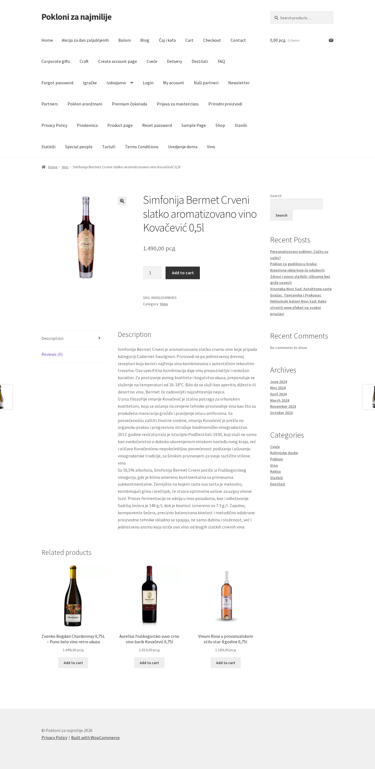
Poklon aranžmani (85, 104)
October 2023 (281, 412)
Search (276, 195)
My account (173, 82)
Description (52, 338)
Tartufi (108, 146)
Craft (84, 61)
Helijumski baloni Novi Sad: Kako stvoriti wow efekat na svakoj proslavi (298, 307)
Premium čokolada (129, 104)
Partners (49, 104)
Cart (189, 40)
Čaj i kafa (167, 40)
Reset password (157, 125)
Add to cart (183, 272)
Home (47, 40)
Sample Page (193, 125)
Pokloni (276, 459)
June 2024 (278, 381)
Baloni (124, 40)
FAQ (221, 61)
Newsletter (239, 82)
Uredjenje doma (182, 146)
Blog (144, 40)
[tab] (73, 339)
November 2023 (283, 406)
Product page (120, 125)
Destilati (200, 61)
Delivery (174, 61)
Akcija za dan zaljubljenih (85, 40)
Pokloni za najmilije (76, 16)
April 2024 (278, 394)
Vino (211, 146)
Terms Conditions (141, 146)
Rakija (275, 471)
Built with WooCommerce (95, 737)
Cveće (152, 61)
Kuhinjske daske (284, 452)
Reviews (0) (52, 354)
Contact (238, 40)
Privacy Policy (54, 125)
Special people (79, 146)
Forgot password (57, 82)
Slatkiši (48, 146)
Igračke (90, 82)
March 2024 (279, 400)
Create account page (117, 61)
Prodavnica (87, 125)
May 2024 (278, 387)
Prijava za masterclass (178, 104)
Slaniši (241, 125)
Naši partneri (206, 82)
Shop (220, 125)
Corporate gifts (55, 61)
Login (148, 82)
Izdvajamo (116, 82)
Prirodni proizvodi (225, 104)
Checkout (212, 40)
